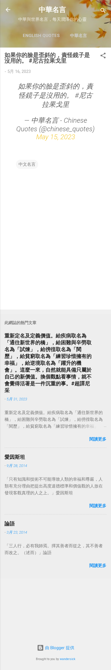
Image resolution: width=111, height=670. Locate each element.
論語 (10, 523)
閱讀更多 (97, 439)
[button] (103, 56)
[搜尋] (103, 11)
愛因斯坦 (15, 457)
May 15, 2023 (55, 137)
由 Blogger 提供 (59, 647)
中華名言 (52, 10)
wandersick (67, 659)
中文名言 (27, 164)
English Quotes (41, 35)
